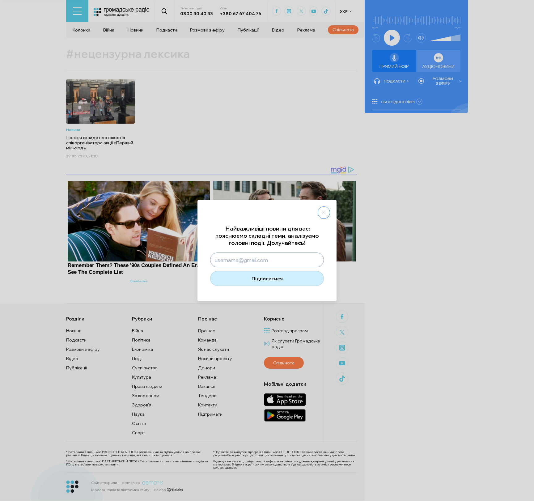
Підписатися (267, 278)
